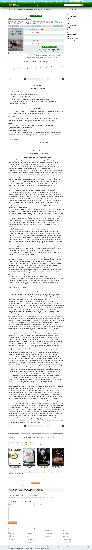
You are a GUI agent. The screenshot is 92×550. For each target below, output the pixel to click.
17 (47, 78)
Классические (11, 536)
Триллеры (10, 539)
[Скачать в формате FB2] (40, 51)
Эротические (47, 538)
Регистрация (79, 1)
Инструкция (55, 57)
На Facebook (13, 25)
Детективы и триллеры (33, 5)
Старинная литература (72, 34)
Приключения (71, 23)
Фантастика (55, 5)
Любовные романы (45, 5)
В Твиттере (24, 25)
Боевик (9, 530)
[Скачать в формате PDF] (58, 51)
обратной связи (45, 548)
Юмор (69, 36)
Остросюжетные (48, 535)
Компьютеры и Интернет (73, 38)
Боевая (28, 530)
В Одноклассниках (47, 25)
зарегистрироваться (23, 490)
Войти (73, 1)
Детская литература (72, 25)
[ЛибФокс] (13, 5)
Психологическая (30, 538)
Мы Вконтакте (58, 25)
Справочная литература (72, 32)
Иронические (11, 533)
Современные (48, 536)
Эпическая (29, 542)
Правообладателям (67, 539)
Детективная (29, 533)
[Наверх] (88, 547)
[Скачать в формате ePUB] (45, 51)
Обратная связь (66, 542)
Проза (69, 21)
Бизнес (69, 29)
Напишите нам (51, 55)
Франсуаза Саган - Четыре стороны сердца (43, 467)
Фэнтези (28, 541)
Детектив (10, 532)
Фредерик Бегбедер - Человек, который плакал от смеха (15, 467)
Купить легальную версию (49, 46)
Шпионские (10, 541)
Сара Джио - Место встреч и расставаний (57, 467)
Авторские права (36, 15)
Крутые (9, 538)
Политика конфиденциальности (69, 541)
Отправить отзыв (12, 522)
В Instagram (35, 25)
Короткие (47, 532)
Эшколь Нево (38, 32)
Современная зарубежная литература (44, 37)
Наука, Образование (72, 18)
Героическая (29, 532)
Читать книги (24, 5)
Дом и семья (70, 27)
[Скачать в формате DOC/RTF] (54, 51)
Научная (28, 536)
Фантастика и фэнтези (72, 12)
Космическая (29, 535)
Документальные (71, 20)
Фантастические (48, 533)
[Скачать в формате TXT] (49, 51)
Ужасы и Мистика (30, 539)
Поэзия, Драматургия (72, 40)
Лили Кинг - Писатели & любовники (29, 467)
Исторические (11, 535)
